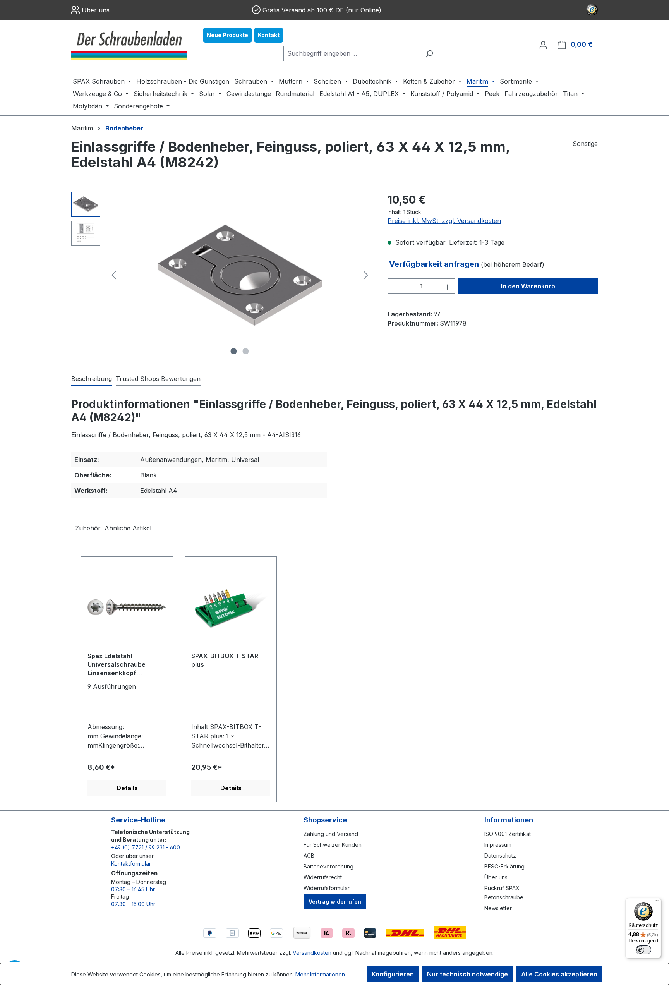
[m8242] (240, 275)
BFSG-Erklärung (504, 866)
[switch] (643, 949)
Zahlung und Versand (331, 834)
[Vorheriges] (114, 275)
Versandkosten (312, 952)
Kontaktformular (131, 863)
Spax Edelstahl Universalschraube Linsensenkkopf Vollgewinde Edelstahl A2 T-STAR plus (125, 665)
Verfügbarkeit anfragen (435, 264)
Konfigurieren (393, 974)
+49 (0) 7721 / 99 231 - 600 (145, 847)
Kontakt (269, 35)
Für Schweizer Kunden (333, 844)
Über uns (96, 10)
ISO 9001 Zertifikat (507, 834)
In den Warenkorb (528, 286)
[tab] (91, 379)
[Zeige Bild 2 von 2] (246, 351)
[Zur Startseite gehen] (129, 44)
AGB (309, 855)
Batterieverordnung (328, 866)
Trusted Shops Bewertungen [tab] (158, 379)
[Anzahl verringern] (396, 286)
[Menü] (656, 902)
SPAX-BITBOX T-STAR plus (224, 660)
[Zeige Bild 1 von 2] (234, 351)
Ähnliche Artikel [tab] (128, 528)
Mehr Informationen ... (322, 974)
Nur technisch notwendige (467, 974)
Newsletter (498, 908)
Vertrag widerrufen (335, 901)
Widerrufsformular (327, 888)
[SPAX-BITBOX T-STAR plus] (230, 607)
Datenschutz (500, 855)
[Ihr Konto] (543, 44)
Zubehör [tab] (88, 528)
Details (127, 788)
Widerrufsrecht (323, 877)
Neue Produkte (227, 35)
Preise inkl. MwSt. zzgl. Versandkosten (444, 221)
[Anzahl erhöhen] (447, 286)
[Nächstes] (366, 275)
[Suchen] (429, 53)
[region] (221, 275)
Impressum (497, 844)
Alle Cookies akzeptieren (559, 974)
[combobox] (351, 53)
